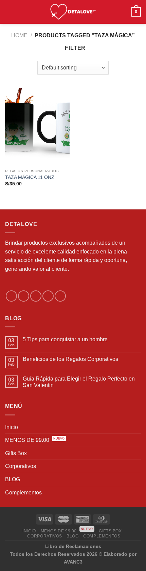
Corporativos (20, 466)
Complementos (23, 492)
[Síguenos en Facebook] (11, 296)
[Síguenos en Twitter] (35, 296)
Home (19, 35)
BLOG (12, 479)
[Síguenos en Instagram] (23, 296)
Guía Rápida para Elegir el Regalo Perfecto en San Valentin (79, 382)
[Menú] (9, 11)
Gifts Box (16, 453)
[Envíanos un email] (48, 296)
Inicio (11, 427)
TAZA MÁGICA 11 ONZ (29, 177)
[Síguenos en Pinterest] (60, 296)
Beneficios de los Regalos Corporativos (70, 359)
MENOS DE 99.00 (35, 439)
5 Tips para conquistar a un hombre (65, 339)
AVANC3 (73, 562)
